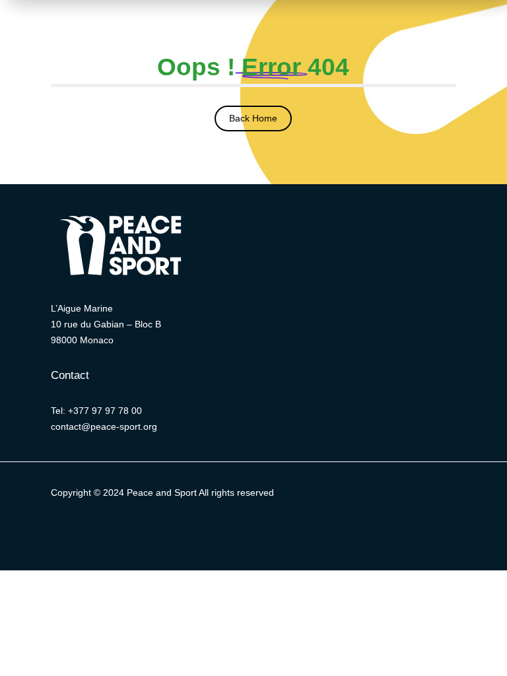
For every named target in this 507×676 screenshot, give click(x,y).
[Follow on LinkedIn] (240, 531)
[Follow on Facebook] (213, 531)
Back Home (253, 118)
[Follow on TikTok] (319, 531)
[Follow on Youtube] (293, 531)
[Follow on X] (187, 531)
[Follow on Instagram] (266, 531)
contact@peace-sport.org (104, 426)
